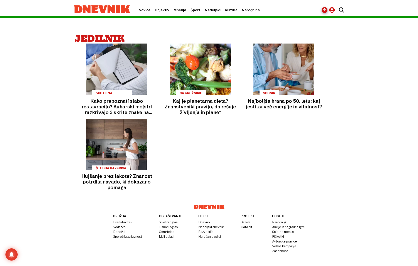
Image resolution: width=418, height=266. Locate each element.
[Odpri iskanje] (340, 10)
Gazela (245, 222)
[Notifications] (11, 254)
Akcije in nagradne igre (288, 227)
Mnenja (180, 10)
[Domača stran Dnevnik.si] (100, 9)
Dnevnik (204, 222)
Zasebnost (280, 251)
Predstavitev (122, 222)
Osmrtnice (166, 232)
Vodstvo (119, 227)
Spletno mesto (283, 232)
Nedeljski (213, 10)
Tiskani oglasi (169, 227)
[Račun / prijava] (333, 10)
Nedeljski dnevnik (211, 227)
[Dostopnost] (324, 10)
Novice (144, 10)
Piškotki (278, 236)
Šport (195, 10)
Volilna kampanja (284, 246)
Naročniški (279, 222)
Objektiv (162, 10)
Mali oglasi (166, 236)
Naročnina (251, 10)
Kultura (231, 10)
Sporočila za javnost (127, 236)
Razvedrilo (206, 232)
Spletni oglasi (168, 222)
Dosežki (119, 232)
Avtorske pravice (284, 241)
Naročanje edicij (209, 236)
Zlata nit (246, 227)
